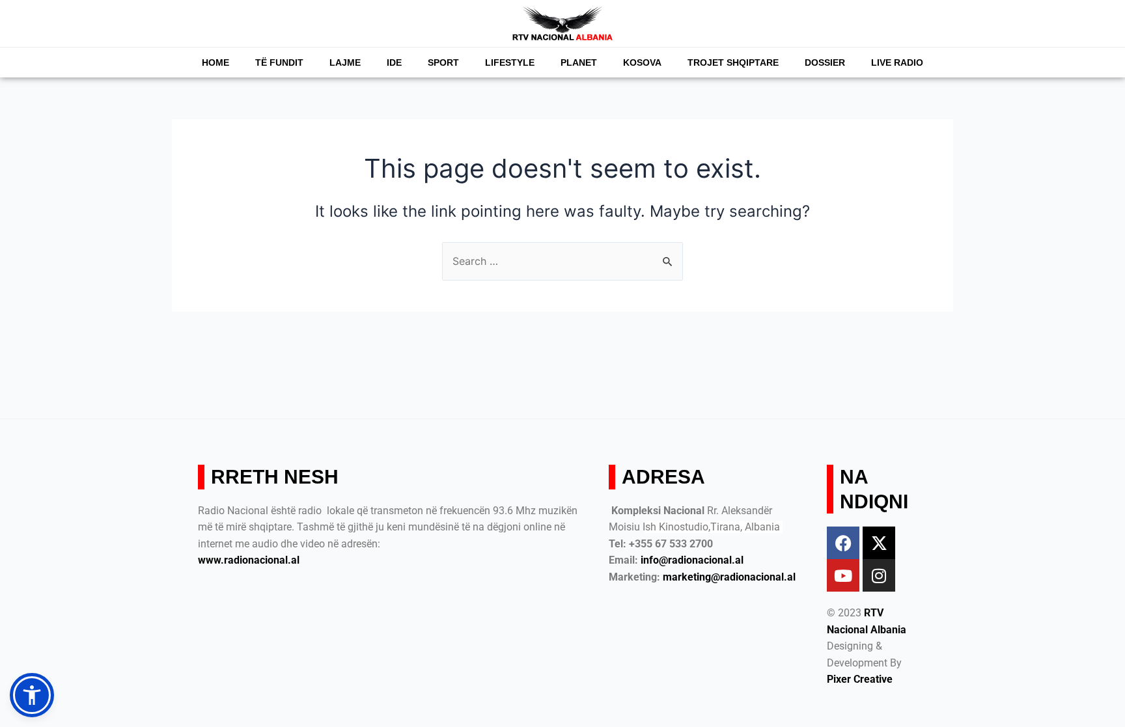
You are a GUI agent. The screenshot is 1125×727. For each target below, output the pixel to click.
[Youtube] (843, 575)
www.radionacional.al (248, 560)
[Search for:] (562, 260)
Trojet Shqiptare (733, 62)
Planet (579, 62)
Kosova (642, 62)
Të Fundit (279, 62)
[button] (32, 695)
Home (215, 62)
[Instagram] (879, 575)
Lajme (345, 62)
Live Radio (897, 62)
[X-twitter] (879, 543)
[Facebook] (843, 543)
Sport (443, 62)
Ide (394, 62)
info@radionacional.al (692, 560)
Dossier (825, 62)
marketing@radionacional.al (729, 577)
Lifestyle (510, 62)
